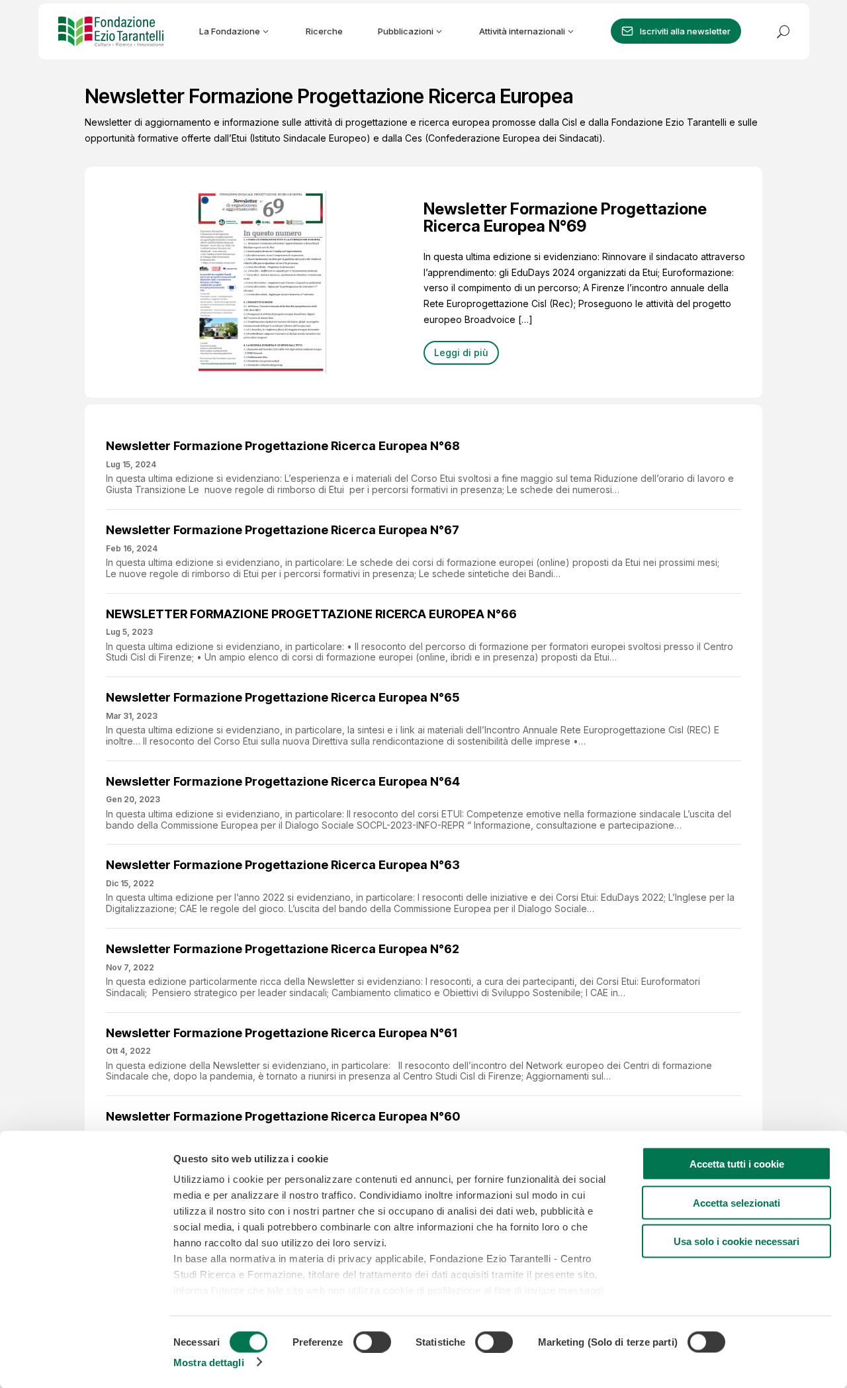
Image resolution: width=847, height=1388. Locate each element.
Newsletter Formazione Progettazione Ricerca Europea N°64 (283, 781)
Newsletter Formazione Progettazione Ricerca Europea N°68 (283, 446)
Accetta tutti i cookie (737, 1164)
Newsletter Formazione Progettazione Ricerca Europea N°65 (282, 697)
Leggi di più (461, 352)
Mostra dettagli (208, 1361)
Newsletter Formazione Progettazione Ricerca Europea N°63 (283, 865)
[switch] (372, 1341)
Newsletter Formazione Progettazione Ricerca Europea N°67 (282, 530)
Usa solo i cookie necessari (736, 1241)
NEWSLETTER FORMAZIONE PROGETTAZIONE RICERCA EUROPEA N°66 (311, 614)
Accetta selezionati (736, 1202)
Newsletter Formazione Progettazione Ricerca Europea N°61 (281, 1033)
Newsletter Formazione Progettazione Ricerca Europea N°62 (282, 949)
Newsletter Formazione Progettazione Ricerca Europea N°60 (283, 1116)
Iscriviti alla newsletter (685, 31)
